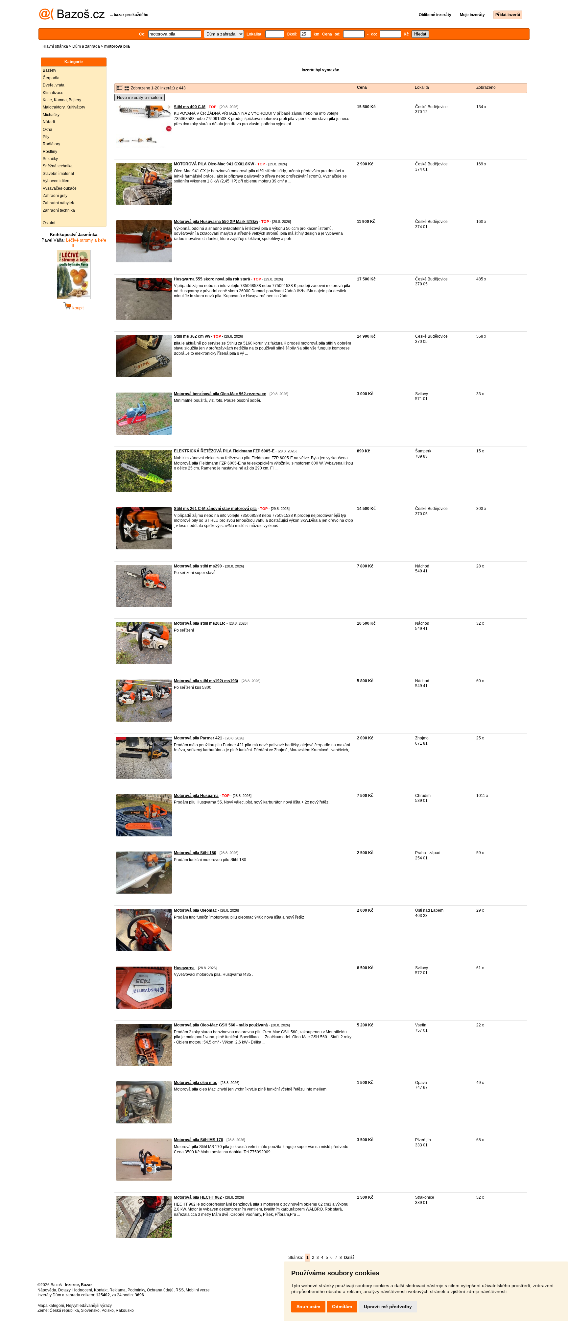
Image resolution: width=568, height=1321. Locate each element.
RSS (180, 1290)
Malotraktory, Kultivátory (64, 107)
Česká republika (64, 1310)
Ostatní (49, 223)
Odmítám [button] (342, 1306)
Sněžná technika (58, 166)
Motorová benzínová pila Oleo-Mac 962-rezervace (220, 394)
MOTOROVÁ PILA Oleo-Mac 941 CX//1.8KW (214, 164)
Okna (47, 129)
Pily (46, 136)
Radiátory (51, 144)
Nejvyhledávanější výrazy (89, 1305)
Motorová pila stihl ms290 (198, 566)
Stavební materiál (58, 173)
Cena (362, 87)
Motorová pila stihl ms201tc (199, 623)
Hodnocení (82, 1290)
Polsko (108, 1310)
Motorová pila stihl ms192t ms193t (206, 681)
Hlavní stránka (55, 46)
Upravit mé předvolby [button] (388, 1306)
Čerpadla (51, 78)
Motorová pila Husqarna (196, 795)
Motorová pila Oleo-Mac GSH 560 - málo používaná (221, 1025)
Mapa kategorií (50, 1305)
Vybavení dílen (56, 181)
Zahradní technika (59, 210)
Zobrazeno (486, 87)
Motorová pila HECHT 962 (198, 1197)
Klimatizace (53, 92)
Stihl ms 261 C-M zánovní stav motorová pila (215, 508)
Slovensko (90, 1310)
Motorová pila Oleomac (195, 910)
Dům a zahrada (86, 46)
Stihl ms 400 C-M (189, 107)
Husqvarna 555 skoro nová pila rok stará (212, 279)
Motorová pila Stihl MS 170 (198, 1140)
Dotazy (64, 1290)
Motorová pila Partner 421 (198, 738)
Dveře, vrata (53, 85)
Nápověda (46, 1290)
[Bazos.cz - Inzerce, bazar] (72, 18)
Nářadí (49, 122)
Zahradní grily (55, 195)
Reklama (117, 1290)
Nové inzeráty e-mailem (139, 97)
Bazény (49, 70)
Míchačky (51, 114)
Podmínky (136, 1290)
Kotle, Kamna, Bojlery (62, 100)
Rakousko (125, 1310)
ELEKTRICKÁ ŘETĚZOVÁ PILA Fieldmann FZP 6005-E (224, 451)
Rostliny (50, 151)
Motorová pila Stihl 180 (195, 853)
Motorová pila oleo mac (195, 1082)
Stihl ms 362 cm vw (192, 336)
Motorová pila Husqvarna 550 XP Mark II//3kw (216, 221)
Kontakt (100, 1290)
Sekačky (50, 158)
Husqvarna (184, 968)
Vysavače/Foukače (60, 188)
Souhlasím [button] (308, 1306)
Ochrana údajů (160, 1290)
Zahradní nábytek (58, 203)
